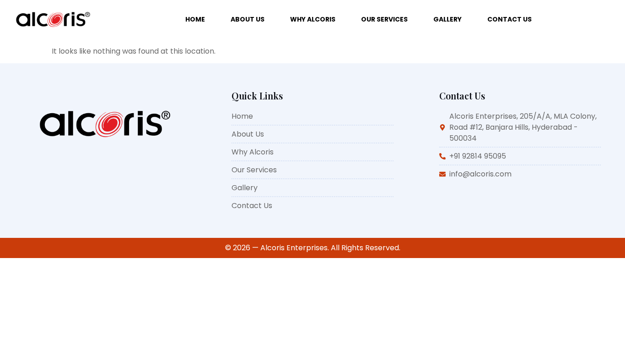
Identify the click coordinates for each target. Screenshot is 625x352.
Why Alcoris (312, 19)
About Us (247, 19)
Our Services (384, 19)
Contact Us (509, 19)
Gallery (447, 19)
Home (195, 19)
